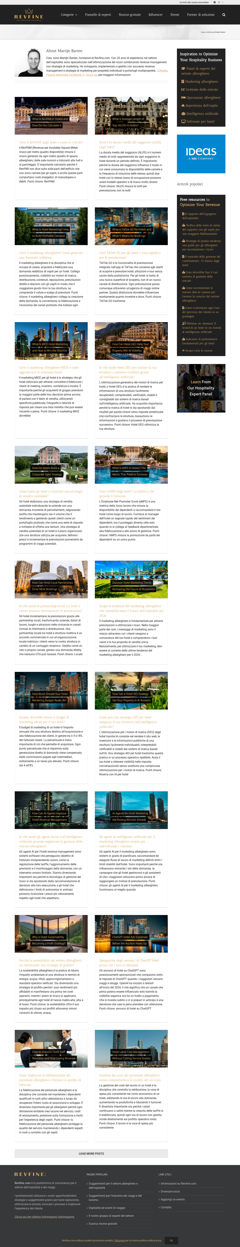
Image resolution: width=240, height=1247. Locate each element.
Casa (203, 32)
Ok (171, 1240)
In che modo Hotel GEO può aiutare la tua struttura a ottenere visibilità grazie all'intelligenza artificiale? (128, 372)
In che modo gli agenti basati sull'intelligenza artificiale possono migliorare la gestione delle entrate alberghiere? (50, 841)
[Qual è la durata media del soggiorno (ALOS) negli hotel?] (131, 116)
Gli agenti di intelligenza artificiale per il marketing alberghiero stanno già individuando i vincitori (127, 841)
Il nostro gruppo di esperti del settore (111, 1215)
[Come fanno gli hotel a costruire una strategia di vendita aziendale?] (51, 465)
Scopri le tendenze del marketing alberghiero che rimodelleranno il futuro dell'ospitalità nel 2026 (131, 611)
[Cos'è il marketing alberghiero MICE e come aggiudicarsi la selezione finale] (51, 341)
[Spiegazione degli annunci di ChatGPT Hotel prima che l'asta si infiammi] (131, 934)
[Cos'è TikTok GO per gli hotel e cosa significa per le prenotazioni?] (131, 226)
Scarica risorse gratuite (103, 1223)
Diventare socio (170, 1191)
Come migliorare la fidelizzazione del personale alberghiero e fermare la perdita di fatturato (50, 1080)
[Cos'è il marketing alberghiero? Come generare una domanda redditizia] (51, 226)
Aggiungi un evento (173, 1199)
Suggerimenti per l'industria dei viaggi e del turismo (115, 1198)
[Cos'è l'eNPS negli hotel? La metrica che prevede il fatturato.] (131, 465)
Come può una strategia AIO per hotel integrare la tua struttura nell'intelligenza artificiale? (128, 722)
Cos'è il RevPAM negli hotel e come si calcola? (51, 142)
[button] (223, 14)
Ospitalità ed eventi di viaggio (107, 1208)
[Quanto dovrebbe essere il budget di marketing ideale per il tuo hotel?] (51, 691)
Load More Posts (91, 1153)
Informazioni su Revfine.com (178, 1183)
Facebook (75, 75)
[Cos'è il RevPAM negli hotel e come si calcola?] (51, 116)
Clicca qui (119, 1240)
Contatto (166, 1207)
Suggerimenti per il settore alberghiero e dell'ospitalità (113, 1185)
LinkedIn (162, 70)
